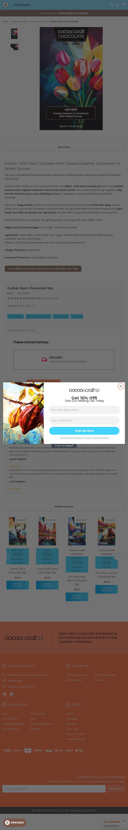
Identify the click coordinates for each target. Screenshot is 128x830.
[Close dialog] (121, 386)
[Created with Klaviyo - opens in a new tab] (64, 446)
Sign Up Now (84, 431)
